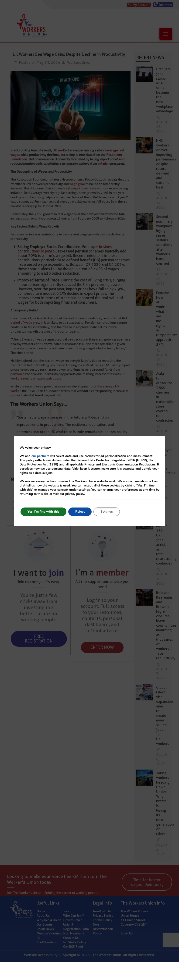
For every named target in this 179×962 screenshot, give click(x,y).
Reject (80, 511)
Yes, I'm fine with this (43, 511)
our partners (40, 456)
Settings (106, 511)
